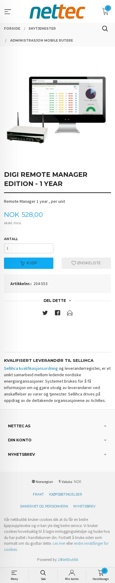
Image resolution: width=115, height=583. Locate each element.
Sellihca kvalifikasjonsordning (31, 368)
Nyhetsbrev (84, 506)
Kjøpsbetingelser (65, 494)
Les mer (59, 543)
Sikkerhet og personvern (44, 506)
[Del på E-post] (70, 314)
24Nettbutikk (68, 559)
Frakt (38, 494)
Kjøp (32, 263)
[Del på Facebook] (58, 314)
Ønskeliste (88, 263)
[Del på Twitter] (45, 314)
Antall (11, 239)
